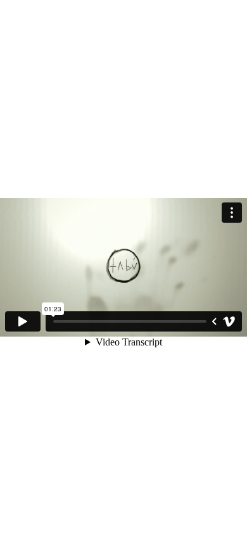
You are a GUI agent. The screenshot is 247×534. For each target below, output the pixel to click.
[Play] (23, 321)
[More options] (232, 212)
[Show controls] (214, 321)
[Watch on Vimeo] (229, 321)
